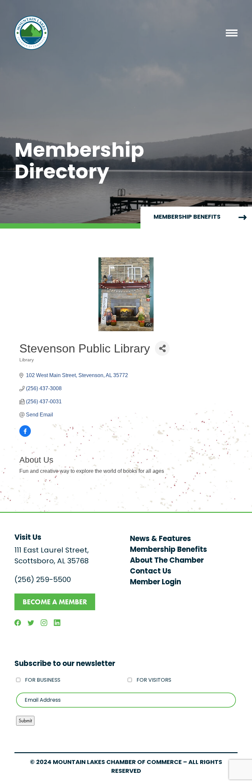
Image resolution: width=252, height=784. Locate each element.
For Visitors (153, 680)
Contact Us (150, 571)
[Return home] (31, 33)
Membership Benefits (168, 550)
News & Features (160, 539)
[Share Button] (162, 348)
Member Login (155, 582)
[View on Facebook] (25, 435)
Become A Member (55, 602)
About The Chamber (167, 561)
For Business (42, 680)
